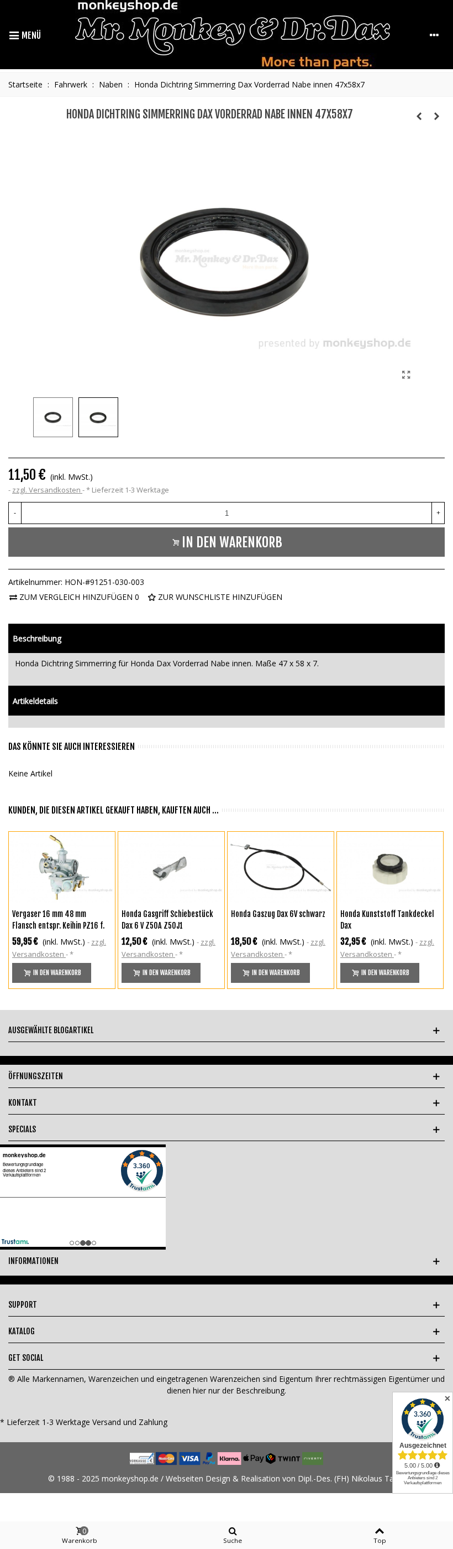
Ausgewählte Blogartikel (50, 1030)
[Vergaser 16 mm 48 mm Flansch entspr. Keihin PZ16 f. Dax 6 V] (62, 867)
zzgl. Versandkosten (47, 490)
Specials (22, 1129)
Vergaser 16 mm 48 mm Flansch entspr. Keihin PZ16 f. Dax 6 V (58, 925)
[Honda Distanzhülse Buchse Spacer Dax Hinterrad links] (418, 116)
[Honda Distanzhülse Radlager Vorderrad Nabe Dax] (436, 116)
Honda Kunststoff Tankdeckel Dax (387, 919)
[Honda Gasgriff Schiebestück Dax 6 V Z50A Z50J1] (171, 867)
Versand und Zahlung (129, 1422)
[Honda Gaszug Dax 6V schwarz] (281, 867)
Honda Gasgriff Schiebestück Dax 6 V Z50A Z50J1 (167, 919)
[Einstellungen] (434, 34)
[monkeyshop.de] (233, 34)
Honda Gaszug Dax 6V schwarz (278, 914)
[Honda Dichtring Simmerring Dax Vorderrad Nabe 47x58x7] (406, 374)
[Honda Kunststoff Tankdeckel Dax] (390, 867)
